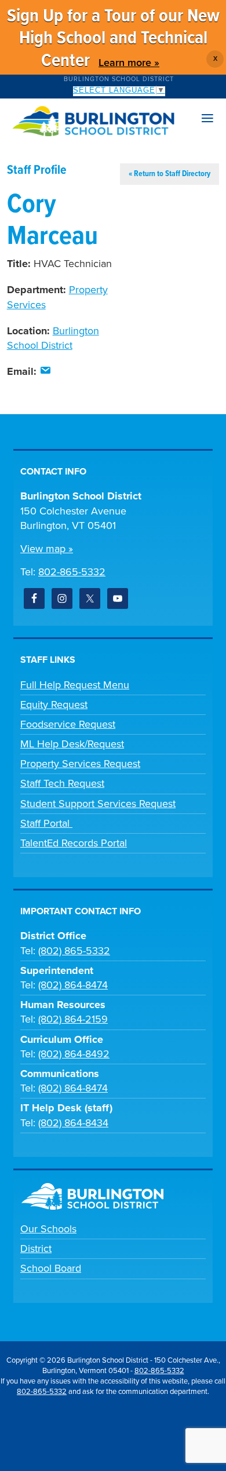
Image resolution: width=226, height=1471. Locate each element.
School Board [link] (50, 1268)
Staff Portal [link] (46, 823)
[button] (207, 119)
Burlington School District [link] (119, 79)
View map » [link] (46, 548)
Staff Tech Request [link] (62, 783)
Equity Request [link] (54, 704)
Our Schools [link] (48, 1228)
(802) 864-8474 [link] (73, 985)
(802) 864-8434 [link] (73, 1122)
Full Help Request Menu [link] (74, 684)
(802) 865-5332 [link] (74, 950)
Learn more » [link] (129, 62)
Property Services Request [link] (80, 763)
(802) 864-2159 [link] (73, 1019)
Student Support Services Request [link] (98, 803)
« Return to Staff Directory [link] (169, 174)
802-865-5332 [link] (71, 571)
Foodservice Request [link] (67, 724)
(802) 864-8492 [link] (74, 1053)
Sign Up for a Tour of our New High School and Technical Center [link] (113, 39)
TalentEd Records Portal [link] (73, 843)
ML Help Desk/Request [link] (72, 744)
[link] (45, 371)
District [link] (36, 1248)
